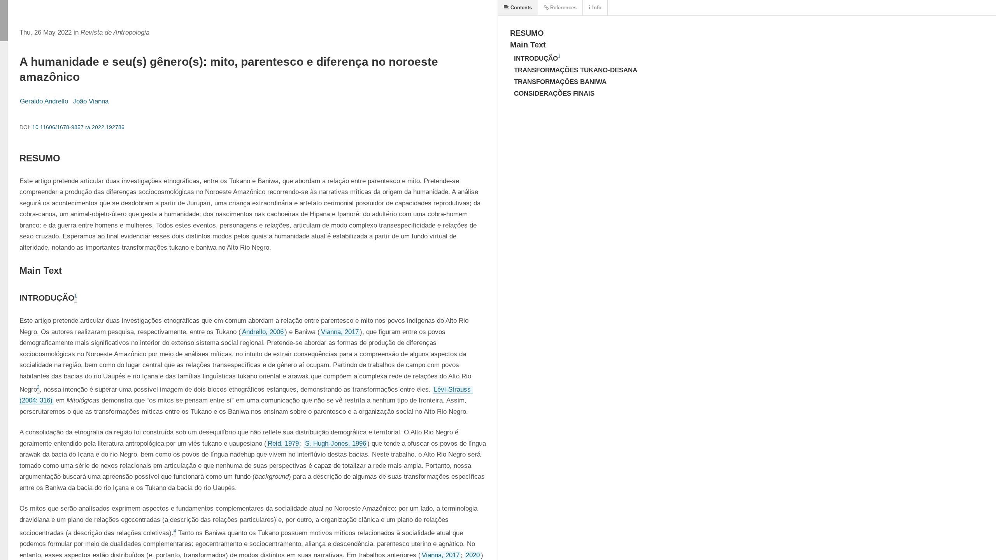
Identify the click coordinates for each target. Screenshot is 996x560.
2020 (473, 555)
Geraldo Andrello (44, 101)
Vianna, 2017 (340, 332)
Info (596, 7)
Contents (520, 7)
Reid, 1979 (283, 443)
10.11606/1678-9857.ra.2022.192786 (78, 127)
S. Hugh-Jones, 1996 (335, 443)
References (563, 7)
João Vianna (91, 101)
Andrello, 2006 (263, 332)
